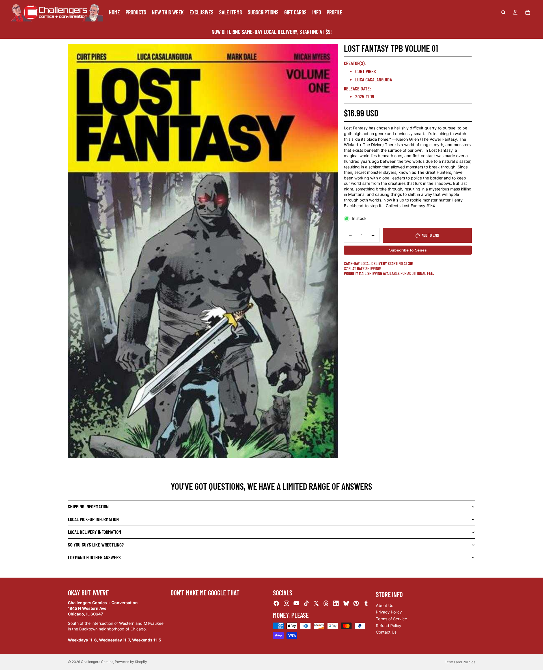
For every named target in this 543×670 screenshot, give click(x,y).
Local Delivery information (94, 532)
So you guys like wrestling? (96, 544)
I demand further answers (94, 557)
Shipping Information (88, 506)
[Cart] (528, 12)
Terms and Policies (460, 662)
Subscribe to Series (408, 250)
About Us (384, 605)
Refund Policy (388, 625)
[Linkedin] (336, 603)
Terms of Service (391, 618)
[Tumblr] (366, 603)
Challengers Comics (97, 662)
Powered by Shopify (131, 662)
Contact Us (386, 632)
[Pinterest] (356, 603)
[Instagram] (286, 603)
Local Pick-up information (93, 519)
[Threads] (326, 603)
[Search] (503, 12)
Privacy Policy (389, 612)
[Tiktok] (306, 603)
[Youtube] (296, 603)
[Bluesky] (346, 603)
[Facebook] (276, 603)
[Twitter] (316, 603)
